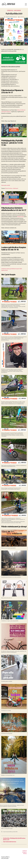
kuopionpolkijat (9, 831)
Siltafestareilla (20, 216)
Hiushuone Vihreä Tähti (15, 522)
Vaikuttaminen (17, 10)
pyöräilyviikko (14, 831)
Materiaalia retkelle (5, 185)
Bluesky (25, 853)
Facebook (25, 850)
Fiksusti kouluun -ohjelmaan (11, 188)
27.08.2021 (22, 16)
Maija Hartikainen (13, 16)
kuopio (4, 831)
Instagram (24, 852)
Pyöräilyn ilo (10, 10)
